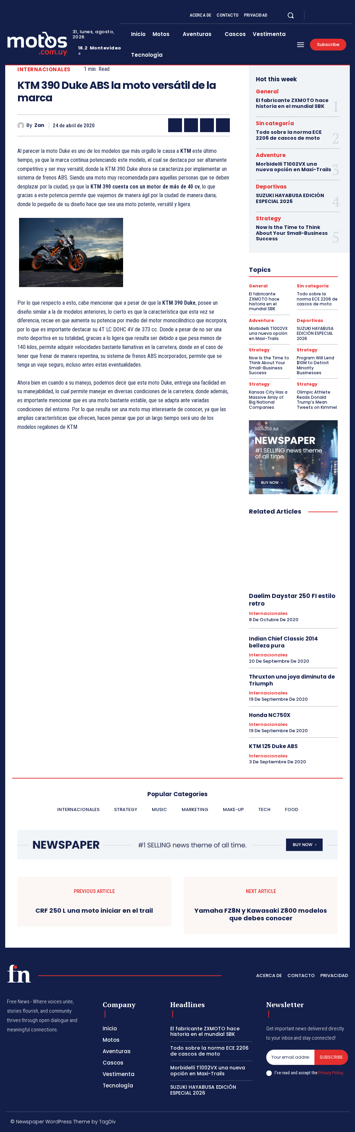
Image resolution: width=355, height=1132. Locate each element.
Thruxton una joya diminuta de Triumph (292, 680)
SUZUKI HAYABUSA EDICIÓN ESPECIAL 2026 (290, 198)
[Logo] (19, 973)
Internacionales (44, 69)
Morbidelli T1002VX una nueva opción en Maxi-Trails (293, 166)
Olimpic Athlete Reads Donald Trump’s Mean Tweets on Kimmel (317, 399)
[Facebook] (315, 15)
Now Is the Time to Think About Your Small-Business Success (292, 233)
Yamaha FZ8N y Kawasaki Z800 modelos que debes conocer (260, 914)
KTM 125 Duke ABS (273, 746)
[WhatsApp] (223, 125)
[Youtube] (340, 15)
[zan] (21, 125)
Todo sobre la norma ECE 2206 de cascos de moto (289, 135)
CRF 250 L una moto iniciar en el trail (94, 910)
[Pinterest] (207, 125)
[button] (290, 15)
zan (39, 125)
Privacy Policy (330, 1072)
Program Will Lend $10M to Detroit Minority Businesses (315, 365)
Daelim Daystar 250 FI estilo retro (292, 600)
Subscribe (331, 1057)
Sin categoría (275, 123)
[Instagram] (324, 15)
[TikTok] (298, 1123)
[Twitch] (313, 1123)
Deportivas (271, 186)
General (267, 91)
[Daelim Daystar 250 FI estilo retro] (293, 554)
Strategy (268, 218)
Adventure (271, 155)
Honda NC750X (270, 715)
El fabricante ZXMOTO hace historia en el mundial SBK (292, 103)
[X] (332, 15)
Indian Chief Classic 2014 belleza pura (283, 642)
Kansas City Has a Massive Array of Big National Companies (268, 399)
